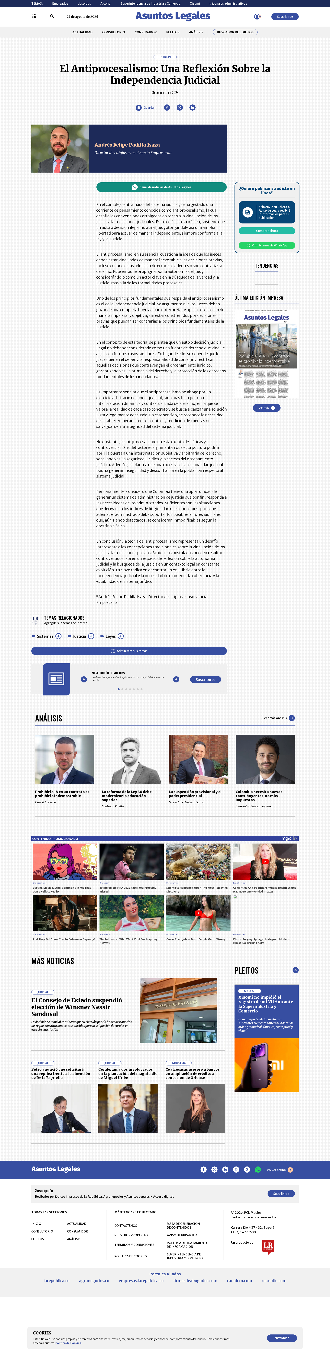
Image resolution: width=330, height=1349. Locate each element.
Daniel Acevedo (45, 802)
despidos (84, 3)
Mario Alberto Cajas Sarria (187, 802)
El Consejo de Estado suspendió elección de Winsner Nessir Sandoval (76, 1007)
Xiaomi (195, 3)
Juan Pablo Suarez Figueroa (254, 806)
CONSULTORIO (113, 32)
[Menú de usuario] (257, 16)
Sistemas (45, 636)
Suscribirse (285, 17)
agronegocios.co (94, 1280)
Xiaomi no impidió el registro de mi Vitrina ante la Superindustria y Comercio (265, 1004)
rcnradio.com (274, 1280)
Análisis (48, 718)
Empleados (60, 3)
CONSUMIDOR (146, 32)
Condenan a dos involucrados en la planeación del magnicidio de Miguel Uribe (128, 1073)
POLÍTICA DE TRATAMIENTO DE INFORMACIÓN (188, 1245)
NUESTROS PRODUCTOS (132, 1235)
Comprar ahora (267, 231)
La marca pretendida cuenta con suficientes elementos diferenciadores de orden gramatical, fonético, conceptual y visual (265, 1025)
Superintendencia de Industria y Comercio (150, 3)
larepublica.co (57, 1280)
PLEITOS (173, 32)
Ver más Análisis (275, 718)
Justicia (79, 636)
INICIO (36, 1224)
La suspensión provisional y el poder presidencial (195, 794)
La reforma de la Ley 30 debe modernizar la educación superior (127, 796)
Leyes (111, 636)
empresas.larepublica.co (141, 1280)
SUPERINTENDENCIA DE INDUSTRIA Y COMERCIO (185, 1256)
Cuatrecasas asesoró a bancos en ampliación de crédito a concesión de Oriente (193, 1073)
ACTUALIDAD (82, 32)
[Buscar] (52, 16)
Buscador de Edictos (235, 32)
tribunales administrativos (228, 3)
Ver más (264, 407)
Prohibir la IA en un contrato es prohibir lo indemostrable (62, 794)
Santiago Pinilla (113, 806)
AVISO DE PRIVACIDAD (183, 1235)
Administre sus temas (132, 651)
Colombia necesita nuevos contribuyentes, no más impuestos (259, 796)
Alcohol (105, 3)
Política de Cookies (68, 1343)
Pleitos (246, 970)
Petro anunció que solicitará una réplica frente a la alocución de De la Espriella (61, 1073)
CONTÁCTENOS (125, 1226)
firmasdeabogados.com (195, 1280)
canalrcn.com (239, 1280)
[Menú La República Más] (34, 16)
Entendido (282, 1338)
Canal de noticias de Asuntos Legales (165, 187)
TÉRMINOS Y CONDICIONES (134, 1245)
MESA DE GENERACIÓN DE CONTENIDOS (183, 1225)
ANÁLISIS (196, 32)
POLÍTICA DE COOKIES (130, 1256)
